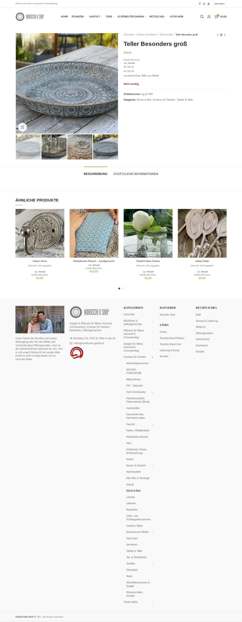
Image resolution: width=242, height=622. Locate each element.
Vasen (129, 576)
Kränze (130, 484)
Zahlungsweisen (204, 333)
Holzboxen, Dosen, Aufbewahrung (136, 451)
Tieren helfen (131, 602)
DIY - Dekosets (134, 386)
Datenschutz (203, 339)
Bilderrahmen (133, 379)
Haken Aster (202, 261)
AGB (198, 315)
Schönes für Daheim (147, 35)
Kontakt (164, 356)
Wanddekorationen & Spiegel (138, 584)
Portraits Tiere (167, 315)
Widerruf (201, 327)
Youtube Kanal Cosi (170, 344)
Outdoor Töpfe (134, 526)
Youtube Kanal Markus (172, 338)
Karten (130, 459)
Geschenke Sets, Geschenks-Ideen (135, 416)
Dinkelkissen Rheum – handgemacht (93, 261)
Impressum (202, 345)
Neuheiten (132, 510)
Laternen (131, 503)
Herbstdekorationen (137, 437)
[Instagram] (204, 3)
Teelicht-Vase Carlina (148, 261)
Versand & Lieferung (207, 321)
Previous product (218, 35)
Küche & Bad (166, 35)
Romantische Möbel (137, 532)
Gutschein (129, 314)
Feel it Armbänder (136, 392)
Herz (128, 443)
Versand (131, 63)
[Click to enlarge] (22, 127)
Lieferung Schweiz (169, 350)
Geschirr (130, 424)
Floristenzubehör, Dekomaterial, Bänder (138, 400)
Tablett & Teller (185, 100)
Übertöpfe (131, 570)
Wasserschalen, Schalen (134, 594)
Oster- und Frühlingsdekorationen (138, 518)
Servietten (131, 544)
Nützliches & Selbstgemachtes (133, 323)
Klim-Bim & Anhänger (138, 478)
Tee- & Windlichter (136, 557)
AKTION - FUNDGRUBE (134, 372)
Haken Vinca (40, 261)
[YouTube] (208, 3)
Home (163, 332)
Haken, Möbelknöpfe (137, 430)
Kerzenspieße (133, 472)
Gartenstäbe (133, 408)
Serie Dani (131, 538)
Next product (225, 35)
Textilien (130, 563)
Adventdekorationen (137, 363)
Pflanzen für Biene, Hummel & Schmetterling (134, 334)
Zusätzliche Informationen (135, 173)
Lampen (130, 497)
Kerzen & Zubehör (136, 465)
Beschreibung (95, 173)
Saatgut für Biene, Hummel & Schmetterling (133, 347)
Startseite (129, 35)
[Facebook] (200, 3)
